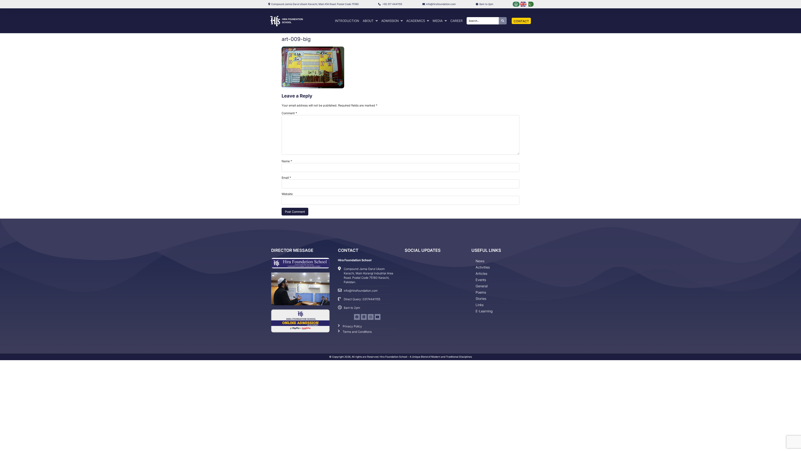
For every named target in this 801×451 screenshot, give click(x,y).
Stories (481, 298)
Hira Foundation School (355, 260)
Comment (289, 113)
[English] (523, 4)
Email (286, 177)
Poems (481, 292)
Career (456, 21)
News (480, 261)
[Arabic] (516, 4)
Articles (481, 273)
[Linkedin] (364, 317)
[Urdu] (530, 4)
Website (287, 194)
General (482, 286)
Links (480, 305)
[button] (300, 289)
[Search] (503, 20)
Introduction (347, 21)
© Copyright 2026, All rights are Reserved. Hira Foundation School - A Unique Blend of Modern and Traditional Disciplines (400, 356)
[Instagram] (371, 317)
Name (287, 161)
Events (481, 280)
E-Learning (484, 311)
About (368, 21)
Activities (483, 267)
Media (438, 21)
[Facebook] (357, 317)
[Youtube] (377, 317)
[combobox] (483, 20)
